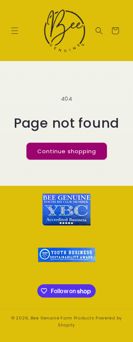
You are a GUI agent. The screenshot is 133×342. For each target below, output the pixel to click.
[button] (15, 31)
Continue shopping (66, 151)
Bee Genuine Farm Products (63, 318)
